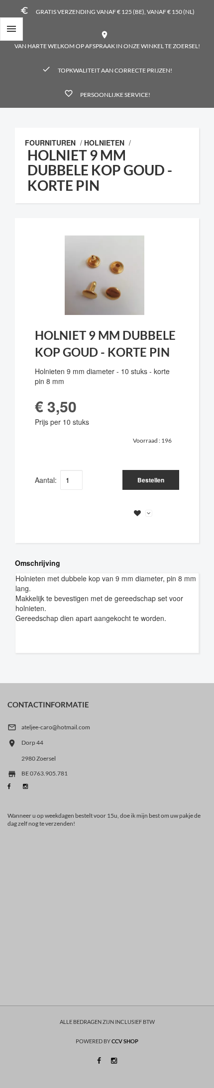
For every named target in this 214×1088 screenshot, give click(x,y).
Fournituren (50, 143)
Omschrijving (37, 563)
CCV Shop (124, 1041)
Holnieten (104, 143)
